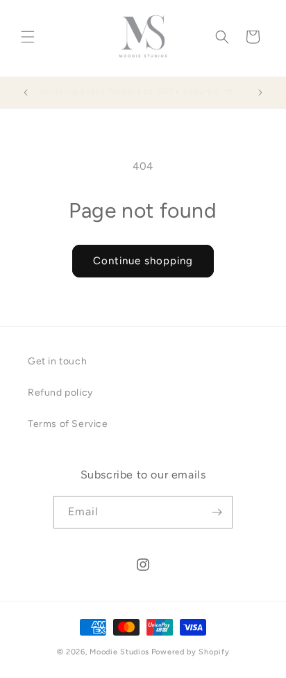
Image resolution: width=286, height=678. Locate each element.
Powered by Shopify (190, 651)
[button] (27, 37)
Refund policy (60, 392)
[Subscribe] (216, 512)
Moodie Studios (119, 651)
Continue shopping (143, 261)
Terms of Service (68, 424)
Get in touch (57, 361)
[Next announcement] (260, 92)
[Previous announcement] (25, 92)
